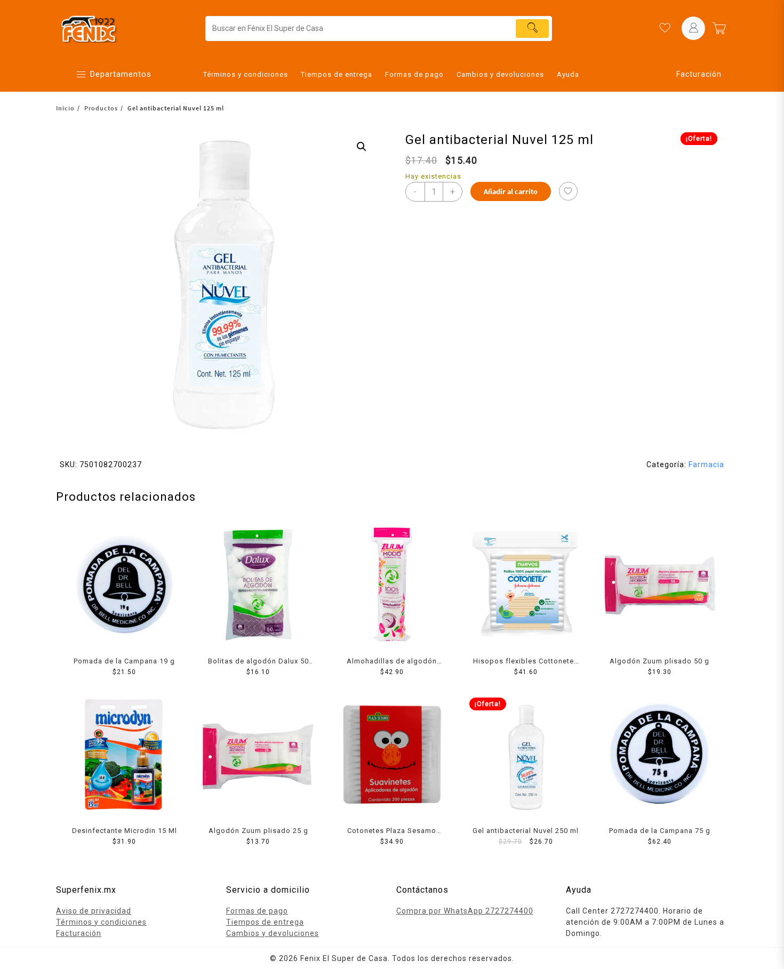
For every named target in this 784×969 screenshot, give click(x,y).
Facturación (699, 74)
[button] (361, 146)
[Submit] (532, 28)
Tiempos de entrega (265, 922)
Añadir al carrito (511, 191)
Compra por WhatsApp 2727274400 (464, 911)
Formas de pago (257, 911)
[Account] (693, 28)
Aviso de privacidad (93, 911)
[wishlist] (664, 28)
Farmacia (706, 464)
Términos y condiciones (101, 922)
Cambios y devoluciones (272, 933)
